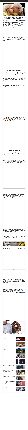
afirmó (4, 123)
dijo (14, 237)
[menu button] (27, 0)
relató (19, 196)
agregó (14, 197)
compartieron (5, 118)
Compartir (24, 292)
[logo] (2, 0)
